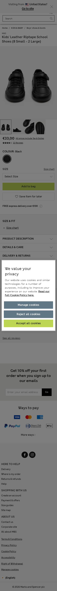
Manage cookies (28, 305)
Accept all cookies (28, 323)
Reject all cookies (28, 314)
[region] (28, 295)
